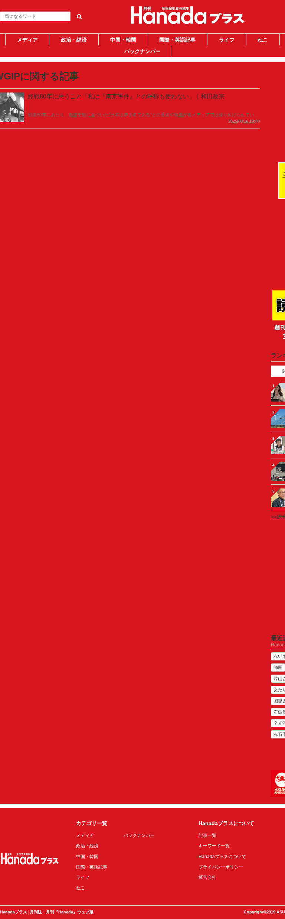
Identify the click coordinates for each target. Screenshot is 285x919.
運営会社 (207, 877)
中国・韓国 (123, 40)
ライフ (227, 40)
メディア (27, 40)
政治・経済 (74, 40)
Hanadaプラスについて (222, 856)
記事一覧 (207, 835)
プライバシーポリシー (221, 867)
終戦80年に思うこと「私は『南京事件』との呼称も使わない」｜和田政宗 (126, 96)
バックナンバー (142, 51)
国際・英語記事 (177, 40)
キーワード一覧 (214, 845)
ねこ (263, 40)
